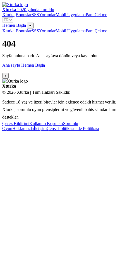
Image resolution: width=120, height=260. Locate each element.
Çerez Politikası (60, 128)
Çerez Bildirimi (15, 123)
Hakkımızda (23, 128)
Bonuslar (24, 14)
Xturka (8, 14)
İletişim (40, 128)
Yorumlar (47, 14)
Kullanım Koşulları (46, 123)
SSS (35, 14)
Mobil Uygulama (71, 14)
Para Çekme (96, 14)
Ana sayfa (11, 65)
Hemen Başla (14, 25)
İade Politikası (86, 128)
